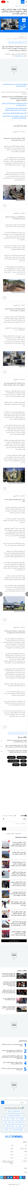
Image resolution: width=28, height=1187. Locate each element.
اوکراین (20, 1126)
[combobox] (14, 1102)
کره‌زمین (11, 1148)
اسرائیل (6, 1130)
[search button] (2, 1102)
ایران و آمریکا (21, 1122)
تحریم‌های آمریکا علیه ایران (17, 1130)
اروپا (26, 1145)
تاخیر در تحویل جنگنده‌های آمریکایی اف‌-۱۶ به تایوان (14, 113)
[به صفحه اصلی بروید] (22, 2)
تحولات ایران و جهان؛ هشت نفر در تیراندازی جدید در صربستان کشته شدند (17, 741)
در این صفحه (20, 56)
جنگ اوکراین (21, 1119)
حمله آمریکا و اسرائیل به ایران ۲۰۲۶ (14, 1115)
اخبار (23, 6)
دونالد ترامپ (12, 1119)
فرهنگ (12, 1155)
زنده (3, 1)
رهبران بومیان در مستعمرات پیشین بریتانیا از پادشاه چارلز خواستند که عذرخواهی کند (14, 117)
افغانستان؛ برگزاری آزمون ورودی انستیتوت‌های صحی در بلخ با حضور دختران (14, 85)
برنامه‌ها (11, 1158)
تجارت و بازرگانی (23, 1148)
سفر (26, 1155)
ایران (5, 1119)
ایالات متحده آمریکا (10, 1126)
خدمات (25, 1168)
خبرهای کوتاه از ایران (13, 761)
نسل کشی (16, 765)
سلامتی (11, 1152)
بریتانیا (16, 6)
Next (26, 1152)
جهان (20, 6)
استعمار (23, 761)
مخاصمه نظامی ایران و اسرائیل (14, 1112)
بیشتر (26, 1172)
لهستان (12, 1122)
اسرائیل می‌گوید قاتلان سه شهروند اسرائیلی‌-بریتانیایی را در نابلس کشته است (14, 104)
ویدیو (25, 1158)
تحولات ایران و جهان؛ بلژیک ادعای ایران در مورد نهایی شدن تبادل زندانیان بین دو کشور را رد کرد (16, 746)
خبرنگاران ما (24, 1161)
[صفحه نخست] (26, 6)
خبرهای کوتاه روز (21, 757)
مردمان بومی (11, 757)
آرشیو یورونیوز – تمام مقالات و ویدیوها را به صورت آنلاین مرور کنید (7, 1162)
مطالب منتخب (22, 970)
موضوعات (25, 1142)
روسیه (5, 1122)
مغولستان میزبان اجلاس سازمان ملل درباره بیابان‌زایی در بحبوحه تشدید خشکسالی (17, 751)
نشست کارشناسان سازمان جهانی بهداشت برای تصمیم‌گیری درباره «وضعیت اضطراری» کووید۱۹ (15, 109)
